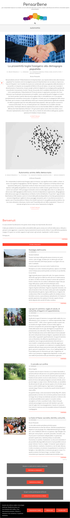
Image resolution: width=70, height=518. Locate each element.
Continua (35, 116)
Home (50, 72)
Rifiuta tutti (49, 510)
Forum (46, 72)
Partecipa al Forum (35, 482)
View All (65, 459)
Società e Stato (57, 72)
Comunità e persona (38, 72)
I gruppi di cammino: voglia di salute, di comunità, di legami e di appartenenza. (44, 310)
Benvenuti (9, 220)
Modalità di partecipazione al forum (35, 496)
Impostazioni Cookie (35, 510)
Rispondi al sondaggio (35, 470)
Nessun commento (35, 73)
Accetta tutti (61, 510)
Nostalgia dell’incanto (37, 250)
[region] (35, 510)
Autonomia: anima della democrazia (35, 173)
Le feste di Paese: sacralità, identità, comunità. (47, 418)
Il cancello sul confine (39, 364)
